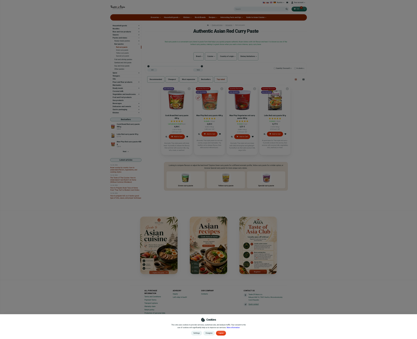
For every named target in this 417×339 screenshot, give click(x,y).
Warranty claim (150, 306)
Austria (281, 3)
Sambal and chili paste (122, 63)
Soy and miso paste (121, 66)
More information (233, 327)
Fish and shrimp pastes (123, 59)
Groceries (155, 17)
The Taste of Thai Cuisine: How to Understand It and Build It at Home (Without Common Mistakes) (123, 180)
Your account (298, 2)
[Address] (245, 295)
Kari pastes (119, 44)
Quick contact (253, 304)
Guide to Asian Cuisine (255, 17)
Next (124, 151)
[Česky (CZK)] (264, 2)
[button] (304, 9)
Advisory (177, 291)
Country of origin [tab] (227, 56)
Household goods (171, 17)
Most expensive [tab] (188, 79)
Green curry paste (122, 50)
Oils (114, 79)
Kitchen (186, 17)
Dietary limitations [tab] (248, 56)
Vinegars (116, 76)
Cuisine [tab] (210, 56)
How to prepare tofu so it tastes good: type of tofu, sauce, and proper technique (125, 197)
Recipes (212, 17)
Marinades (117, 85)
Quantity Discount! (284, 68)
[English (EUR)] (271, 2)
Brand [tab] (199, 56)
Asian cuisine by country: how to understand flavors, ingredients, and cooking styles (123, 170)
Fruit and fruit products (122, 97)
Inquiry (175, 294)
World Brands (200, 17)
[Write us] (245, 304)
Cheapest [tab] (172, 79)
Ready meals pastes (122, 41)
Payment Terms (150, 300)
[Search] (286, 9)
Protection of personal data (154, 313)
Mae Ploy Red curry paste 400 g (209, 115)
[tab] (296, 79)
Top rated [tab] (221, 79)
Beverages (117, 103)
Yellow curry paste (122, 53)
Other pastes (119, 69)
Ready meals (118, 88)
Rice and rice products (122, 32)
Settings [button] (196, 333)
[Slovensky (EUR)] (267, 2)
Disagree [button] (209, 333)
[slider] (148, 66)
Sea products (118, 100)
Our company (207, 291)
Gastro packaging (120, 109)
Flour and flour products (122, 82)
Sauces (116, 35)
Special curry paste (122, 56)
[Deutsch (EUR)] (274, 2)
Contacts (204, 294)
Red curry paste (121, 47)
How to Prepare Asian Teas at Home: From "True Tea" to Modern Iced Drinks (124, 189)
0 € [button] (299, 9)
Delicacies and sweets (122, 106)
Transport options (151, 303)
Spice (115, 73)
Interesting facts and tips (230, 17)
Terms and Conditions (152, 297)
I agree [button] (221, 333)
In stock (300, 68)
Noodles (116, 29)
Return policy (149, 310)
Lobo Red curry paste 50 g (275, 115)
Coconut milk (118, 91)
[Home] (117, 7)
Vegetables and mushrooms (124, 94)
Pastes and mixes (120, 38)
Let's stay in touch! (180, 297)
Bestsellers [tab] (206, 79)
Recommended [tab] (156, 79)
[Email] (287, 2)
